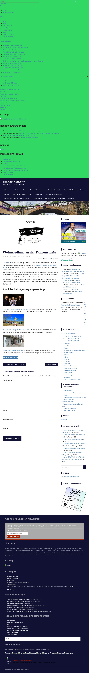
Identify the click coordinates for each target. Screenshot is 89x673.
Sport (4, 23)
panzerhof (6, 357)
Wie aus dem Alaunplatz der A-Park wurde (18, 601)
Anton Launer (7, 135)
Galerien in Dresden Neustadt (12, 59)
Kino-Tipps (6, 28)
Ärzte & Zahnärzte (69, 346)
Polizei (5, 10)
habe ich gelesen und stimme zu (18, 530)
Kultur (4, 21)
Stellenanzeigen (5, 105)
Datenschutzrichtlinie (12, 527)
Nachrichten (26, 256)
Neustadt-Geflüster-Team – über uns (14, 166)
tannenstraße (14, 357)
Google (50, 258)
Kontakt (2, 92)
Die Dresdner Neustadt (7, 76)
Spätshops (67, 361)
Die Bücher (3, 96)
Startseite (3, 3)
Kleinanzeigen (4, 103)
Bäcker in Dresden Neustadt (11, 50)
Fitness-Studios (68, 352)
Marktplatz (3, 107)
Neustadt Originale (8, 34)
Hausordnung (7, 159)
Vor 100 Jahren (7, 30)
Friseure (66, 355)
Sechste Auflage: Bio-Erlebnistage (74, 448)
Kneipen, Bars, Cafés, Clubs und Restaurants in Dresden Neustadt (23, 61)
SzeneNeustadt (51, 365)
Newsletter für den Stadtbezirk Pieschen (18, 582)
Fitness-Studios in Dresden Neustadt (14, 54)
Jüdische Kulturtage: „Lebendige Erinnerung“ (19, 599)
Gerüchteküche (7, 25)
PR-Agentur (10, 580)
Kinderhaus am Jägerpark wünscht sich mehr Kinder (25, 131)
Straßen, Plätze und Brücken (12, 72)
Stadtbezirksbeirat (8, 12)
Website (5, 428)
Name (5, 410)
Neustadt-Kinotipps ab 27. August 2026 (25, 135)
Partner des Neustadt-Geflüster (9, 94)
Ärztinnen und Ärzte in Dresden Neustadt (15, 47)
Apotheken (67, 343)
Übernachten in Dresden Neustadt (13, 70)
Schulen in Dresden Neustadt (12, 63)
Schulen (66, 359)
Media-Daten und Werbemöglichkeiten (15, 168)
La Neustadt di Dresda (10, 83)
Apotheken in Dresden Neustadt (13, 45)
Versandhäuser (11, 584)
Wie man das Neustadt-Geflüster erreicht (12, 101)
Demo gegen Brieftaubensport (29, 137)
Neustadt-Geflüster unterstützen (9, 89)
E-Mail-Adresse (8, 419)
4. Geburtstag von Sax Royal (15, 365)
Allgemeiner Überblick (70, 333)
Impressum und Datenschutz (11, 161)
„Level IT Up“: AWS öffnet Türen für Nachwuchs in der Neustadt (39, 133)
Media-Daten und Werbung (8, 98)
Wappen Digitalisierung (13, 578)
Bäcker (66, 348)
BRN (4, 32)
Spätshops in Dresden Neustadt (12, 65)
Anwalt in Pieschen (12, 576)
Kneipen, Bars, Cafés (70, 368)
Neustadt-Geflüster (14, 181)
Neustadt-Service (5, 41)
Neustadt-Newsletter (9, 172)
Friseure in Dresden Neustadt (12, 56)
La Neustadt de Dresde (10, 81)
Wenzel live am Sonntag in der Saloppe (18, 609)
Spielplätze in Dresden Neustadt (13, 67)
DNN (7, 263)
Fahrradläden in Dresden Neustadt (13, 52)
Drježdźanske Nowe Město (11, 85)
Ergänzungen (7, 380)
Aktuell (2, 6)
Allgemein (3, 109)
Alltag (2, 17)
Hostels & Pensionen (70, 366)
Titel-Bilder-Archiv (8, 36)
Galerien (66, 357)
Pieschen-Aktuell (68, 586)
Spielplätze (67, 363)
